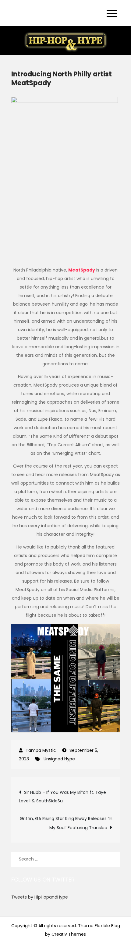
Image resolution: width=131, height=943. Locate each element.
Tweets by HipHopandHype (39, 897)
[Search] (112, 859)
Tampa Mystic (41, 750)
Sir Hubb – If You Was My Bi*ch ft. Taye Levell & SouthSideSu (62, 796)
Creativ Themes (68, 934)
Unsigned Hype (59, 759)
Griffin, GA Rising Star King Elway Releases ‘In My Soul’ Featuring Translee (66, 823)
